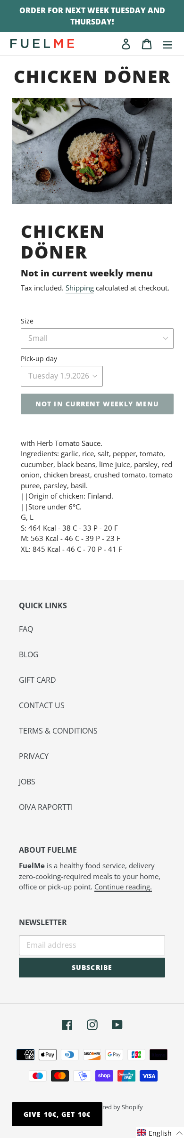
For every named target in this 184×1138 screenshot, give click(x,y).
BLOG (29, 654)
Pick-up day (39, 358)
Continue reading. (123, 886)
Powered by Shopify (115, 1107)
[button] (160, 1132)
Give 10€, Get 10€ (57, 1114)
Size (27, 320)
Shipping (80, 287)
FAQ (26, 629)
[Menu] (167, 43)
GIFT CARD (37, 680)
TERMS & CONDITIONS (58, 731)
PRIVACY (34, 756)
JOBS (27, 781)
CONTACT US (42, 705)
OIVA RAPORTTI (46, 807)
